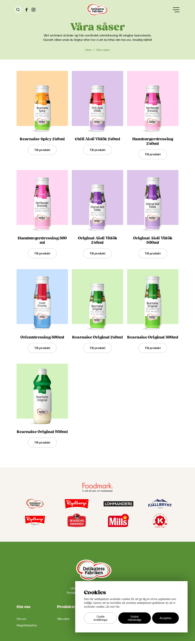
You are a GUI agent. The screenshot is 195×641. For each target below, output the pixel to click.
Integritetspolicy (27, 625)
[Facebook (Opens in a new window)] (27, 10)
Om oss (21, 618)
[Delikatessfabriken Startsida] (93, 570)
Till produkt (42, 150)
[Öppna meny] (176, 9)
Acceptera (165, 618)
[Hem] (97, 9)
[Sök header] (18, 9)
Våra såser (63, 618)
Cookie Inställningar (101, 618)
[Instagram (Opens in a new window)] (33, 10)
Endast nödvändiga (134, 618)
